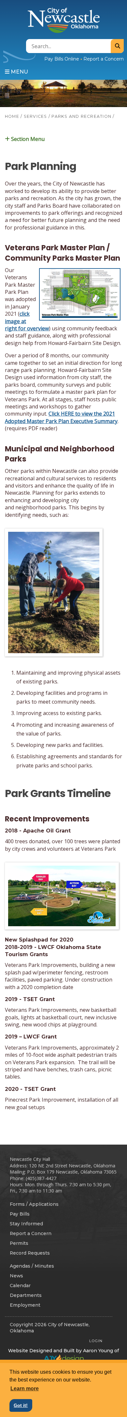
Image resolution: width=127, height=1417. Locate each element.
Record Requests (30, 1253)
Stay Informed (26, 1223)
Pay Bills (20, 1214)
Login (96, 1341)
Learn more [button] (24, 1388)
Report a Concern (103, 59)
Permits (19, 1243)
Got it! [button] (21, 1405)
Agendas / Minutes (32, 1266)
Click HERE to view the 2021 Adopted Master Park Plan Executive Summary (61, 417)
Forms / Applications (34, 1204)
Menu (18, 72)
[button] (63, 139)
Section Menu (27, 138)
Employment (25, 1305)
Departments (26, 1295)
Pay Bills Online (61, 59)
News (16, 1275)
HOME (12, 116)
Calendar (20, 1285)
